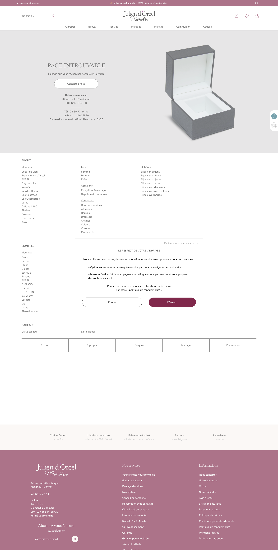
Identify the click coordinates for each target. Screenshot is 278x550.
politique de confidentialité (144, 290)
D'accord (172, 302)
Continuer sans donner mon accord (181, 243)
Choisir (112, 302)
